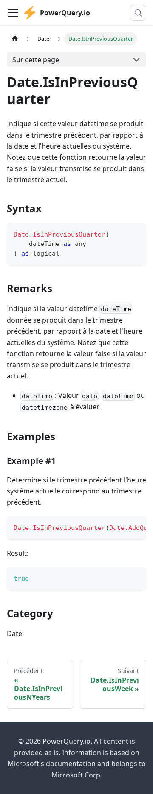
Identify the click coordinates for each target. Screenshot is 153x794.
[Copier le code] (136, 233)
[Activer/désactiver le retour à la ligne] (120, 527)
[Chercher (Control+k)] (138, 13)
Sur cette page (35, 59)
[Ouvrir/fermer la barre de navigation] (13, 12)
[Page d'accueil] (15, 38)
